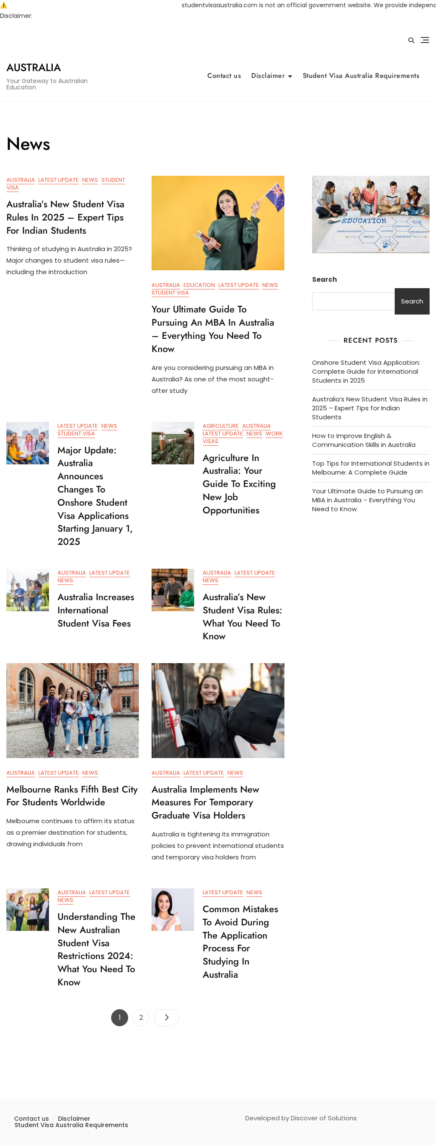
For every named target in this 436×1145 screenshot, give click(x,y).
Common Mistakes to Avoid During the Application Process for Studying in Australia (240, 941)
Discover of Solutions (324, 1118)
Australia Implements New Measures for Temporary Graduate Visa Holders (205, 802)
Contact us (224, 75)
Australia (33, 67)
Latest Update (58, 180)
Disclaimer (268, 75)
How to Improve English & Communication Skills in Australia (364, 440)
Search (324, 279)
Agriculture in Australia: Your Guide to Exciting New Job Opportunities (239, 484)
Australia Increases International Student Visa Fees (95, 610)
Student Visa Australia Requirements (361, 75)
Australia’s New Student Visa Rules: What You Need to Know (242, 616)
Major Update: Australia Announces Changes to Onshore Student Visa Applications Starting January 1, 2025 (95, 496)
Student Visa (170, 293)
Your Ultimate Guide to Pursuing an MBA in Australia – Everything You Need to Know (213, 328)
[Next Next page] (166, 1017)
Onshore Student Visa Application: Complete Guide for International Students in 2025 (366, 371)
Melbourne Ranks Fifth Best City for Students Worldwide (72, 795)
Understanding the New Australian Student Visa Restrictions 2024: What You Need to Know (96, 949)
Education (199, 285)
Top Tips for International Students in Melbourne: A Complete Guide (371, 468)
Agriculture (221, 426)
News (90, 180)
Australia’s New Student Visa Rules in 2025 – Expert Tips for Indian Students (65, 217)
